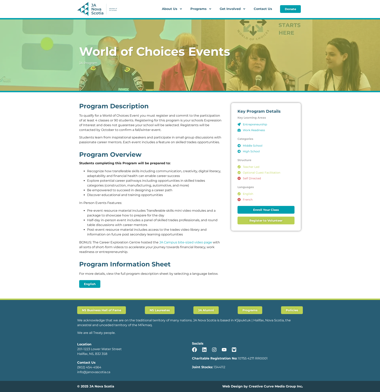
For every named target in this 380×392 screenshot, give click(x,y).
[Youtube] (224, 349)
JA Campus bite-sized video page (185, 242)
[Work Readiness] (239, 130)
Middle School (252, 145)
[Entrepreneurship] (239, 124)
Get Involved (230, 9)
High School (251, 151)
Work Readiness (254, 130)
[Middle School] (239, 145)
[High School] (239, 151)
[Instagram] (214, 349)
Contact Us (263, 9)
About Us (169, 9)
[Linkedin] (204, 349)
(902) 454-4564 (89, 367)
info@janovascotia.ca (93, 372)
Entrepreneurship (255, 124)
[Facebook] (194, 349)
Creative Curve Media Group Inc (275, 386)
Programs (198, 9)
